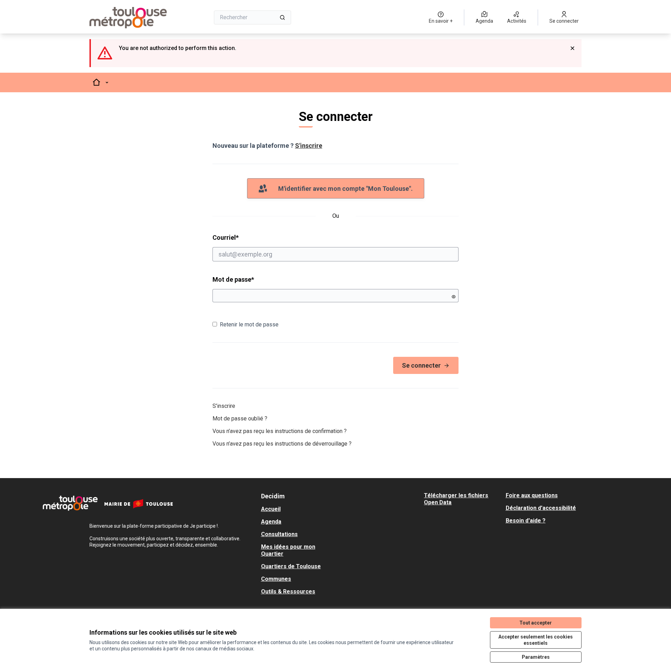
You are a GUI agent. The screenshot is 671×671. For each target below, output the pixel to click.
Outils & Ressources (288, 591)
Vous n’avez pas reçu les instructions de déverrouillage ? (282, 443)
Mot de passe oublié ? (239, 418)
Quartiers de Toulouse (291, 566)
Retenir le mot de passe (249, 324)
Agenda (271, 521)
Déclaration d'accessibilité (541, 508)
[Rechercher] (282, 17)
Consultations (279, 534)
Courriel (252, 237)
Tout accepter (535, 623)
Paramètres (536, 657)
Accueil (271, 509)
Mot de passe (233, 279)
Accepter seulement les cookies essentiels (535, 640)
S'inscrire (308, 145)
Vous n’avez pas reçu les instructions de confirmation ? (279, 431)
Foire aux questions (532, 495)
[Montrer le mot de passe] (454, 297)
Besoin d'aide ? (526, 520)
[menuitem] (299, 509)
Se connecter (421, 365)
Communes (276, 579)
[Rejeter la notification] (572, 48)
